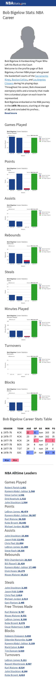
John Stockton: (16, 502)
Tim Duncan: (14, 650)
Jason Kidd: (14, 539)
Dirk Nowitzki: (15, 498)
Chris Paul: (14, 543)
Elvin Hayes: (15, 570)
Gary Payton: (14, 602)
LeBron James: (16, 511)
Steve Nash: (14, 550)
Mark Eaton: (14, 647)
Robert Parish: (15, 487)
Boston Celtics (20, 79)
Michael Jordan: (17, 526)
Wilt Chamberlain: (18, 559)
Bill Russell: (15, 563)
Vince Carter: (14, 494)
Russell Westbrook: (18, 663)
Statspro (16, 3)
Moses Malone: (16, 574)
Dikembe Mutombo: (18, 639)
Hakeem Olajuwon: (18, 635)
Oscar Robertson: (17, 626)
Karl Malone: (15, 518)
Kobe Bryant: (15, 522)
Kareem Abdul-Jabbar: (20, 491)
